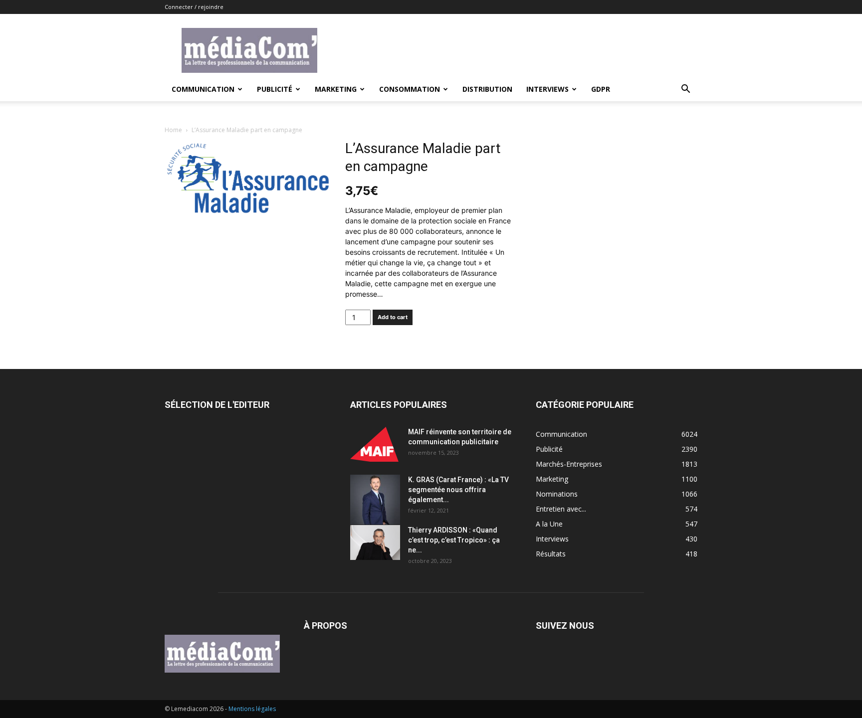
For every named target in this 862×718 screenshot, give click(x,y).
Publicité (274, 89)
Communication (203, 89)
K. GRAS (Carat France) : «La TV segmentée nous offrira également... (458, 490)
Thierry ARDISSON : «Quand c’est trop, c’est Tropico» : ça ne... (454, 540)
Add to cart (393, 317)
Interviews (547, 89)
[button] (685, 90)
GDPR (600, 89)
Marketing (336, 89)
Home (173, 130)
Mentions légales (252, 709)
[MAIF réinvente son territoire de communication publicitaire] (375, 444)
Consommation (409, 89)
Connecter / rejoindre (194, 6)
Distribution (487, 89)
